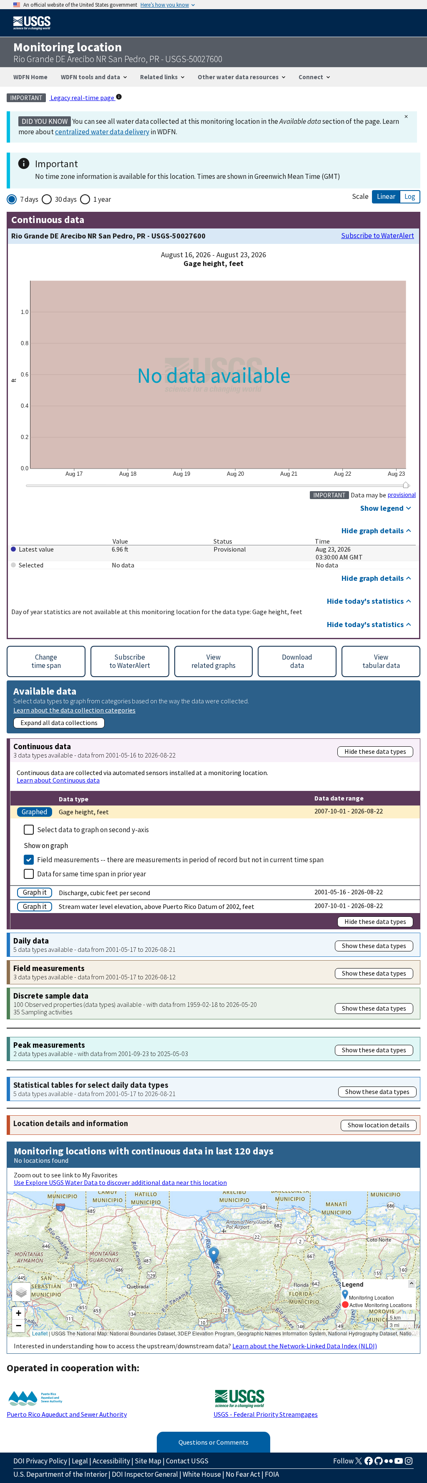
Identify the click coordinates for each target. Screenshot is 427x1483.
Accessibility (111, 1460)
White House (202, 1474)
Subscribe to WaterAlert (377, 236)
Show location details (378, 1125)
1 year (102, 199)
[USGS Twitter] (359, 1463)
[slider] (405, 485)
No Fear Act (243, 1474)
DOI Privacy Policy (40, 1460)
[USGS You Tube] (399, 1463)
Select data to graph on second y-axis (93, 829)
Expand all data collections (59, 722)
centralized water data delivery (102, 131)
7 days (29, 199)
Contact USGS (187, 1460)
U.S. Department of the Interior (60, 1474)
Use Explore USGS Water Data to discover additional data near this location (120, 1182)
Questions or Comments (213, 1442)
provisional (402, 495)
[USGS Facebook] (369, 1463)
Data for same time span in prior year (91, 873)
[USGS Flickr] (389, 1463)
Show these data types (374, 945)
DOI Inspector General (145, 1474)
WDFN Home (30, 77)
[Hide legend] (411, 1284)
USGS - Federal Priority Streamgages (266, 1414)
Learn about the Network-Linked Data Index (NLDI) (304, 1346)
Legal (80, 1460)
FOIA (272, 1474)
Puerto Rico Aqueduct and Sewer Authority (67, 1414)
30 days (66, 199)
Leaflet (40, 1333)
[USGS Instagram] (409, 1463)
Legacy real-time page (82, 97)
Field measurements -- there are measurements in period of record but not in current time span (180, 859)
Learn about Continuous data (58, 780)
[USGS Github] (379, 1463)
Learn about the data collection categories (74, 710)
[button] (213, 1255)
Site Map (148, 1460)
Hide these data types (375, 751)
